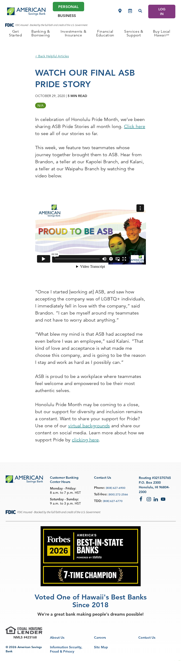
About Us (57, 637)
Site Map (101, 647)
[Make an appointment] (130, 11)
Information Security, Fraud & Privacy (66, 649)
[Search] (140, 11)
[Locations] (120, 11)
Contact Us (146, 637)
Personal (68, 6)
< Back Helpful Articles (52, 56)
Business (67, 15)
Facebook (142, 499)
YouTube (163, 499)
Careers (100, 637)
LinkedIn (156, 499)
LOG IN (161, 11)
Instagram (149, 499)
